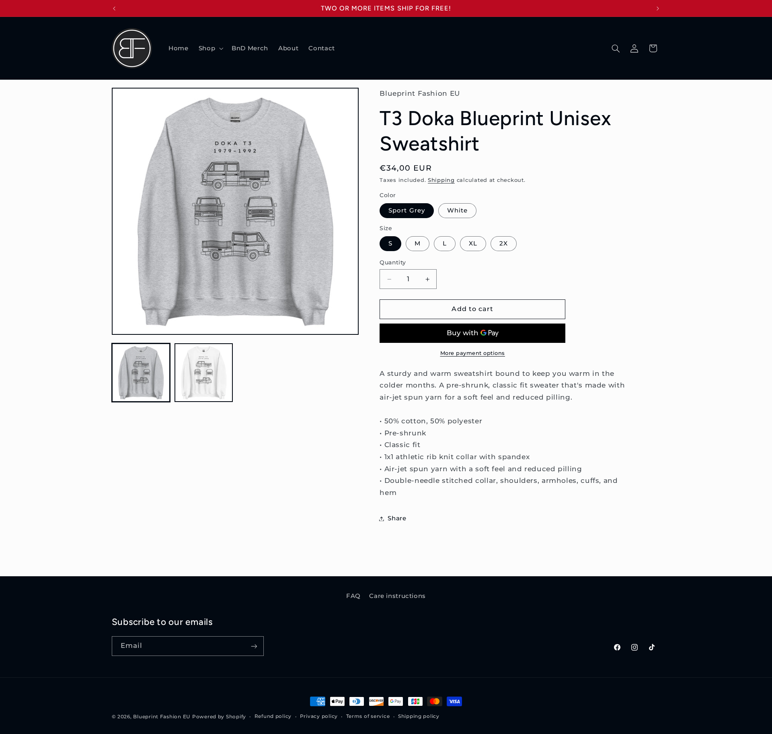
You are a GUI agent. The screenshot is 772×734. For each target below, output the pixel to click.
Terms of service (368, 717)
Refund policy (273, 717)
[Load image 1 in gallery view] (141, 372)
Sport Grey (406, 210)
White (457, 210)
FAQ (353, 596)
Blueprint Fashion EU (161, 717)
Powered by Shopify (219, 717)
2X (503, 243)
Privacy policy (319, 717)
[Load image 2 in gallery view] (204, 372)
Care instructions (397, 596)
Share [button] (397, 518)
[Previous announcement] (114, 8)
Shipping (441, 180)
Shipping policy (418, 717)
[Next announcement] (658, 8)
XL (473, 243)
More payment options (472, 353)
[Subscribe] (253, 646)
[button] (209, 48)
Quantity (393, 262)
